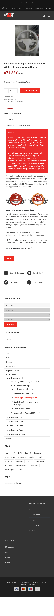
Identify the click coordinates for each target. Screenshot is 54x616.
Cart (7, 552)
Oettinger (19, 461)
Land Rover (9, 461)
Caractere (37, 453)
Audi (8, 354)
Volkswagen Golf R (16, 426)
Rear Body (8, 465)
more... (28, 248)
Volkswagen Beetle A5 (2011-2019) (25, 382)
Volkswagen (19, 101)
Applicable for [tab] (9, 119)
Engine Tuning (10, 457)
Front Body (22, 457)
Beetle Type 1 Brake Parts (24, 393)
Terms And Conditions (27, 584)
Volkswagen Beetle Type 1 (21, 386)
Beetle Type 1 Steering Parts (25, 398)
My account (9, 547)
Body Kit (28, 453)
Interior (31, 457)
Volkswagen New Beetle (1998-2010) (25, 413)
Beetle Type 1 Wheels (22, 409)
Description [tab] (8, 109)
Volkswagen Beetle (16, 378)
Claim (7, 563)
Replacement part (21, 465)
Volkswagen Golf (15, 417)
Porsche (29, 461)
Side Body (34, 465)
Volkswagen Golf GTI (17, 422)
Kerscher (11, 101)
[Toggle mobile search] (44, 16)
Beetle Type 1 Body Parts (23, 389)
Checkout (9, 557)
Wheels (9, 439)
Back (9, 258)
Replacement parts (13, 371)
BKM (13, 453)
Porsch (9, 362)
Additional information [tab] (12, 114)
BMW (8, 358)
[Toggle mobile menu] (49, 16)
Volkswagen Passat (16, 430)
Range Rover (11, 366)
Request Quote (30, 91)
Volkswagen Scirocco (17, 434)
